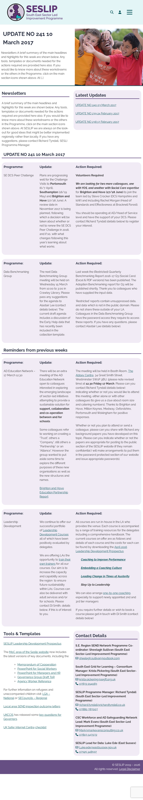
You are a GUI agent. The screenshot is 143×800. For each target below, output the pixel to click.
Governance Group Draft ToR (36, 677)
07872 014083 (88, 683)
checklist (40, 727)
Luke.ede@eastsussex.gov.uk (97, 747)
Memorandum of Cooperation (36, 664)
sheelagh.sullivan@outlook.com (99, 658)
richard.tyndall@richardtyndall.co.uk (102, 705)
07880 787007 (88, 709)
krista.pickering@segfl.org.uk (97, 679)
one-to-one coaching (116, 593)
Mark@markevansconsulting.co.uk (101, 730)
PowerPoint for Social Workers (37, 668)
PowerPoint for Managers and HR (38, 673)
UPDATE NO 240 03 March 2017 (96, 105)
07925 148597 (88, 751)
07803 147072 (88, 734)
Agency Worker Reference (34, 681)
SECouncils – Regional (32, 698)
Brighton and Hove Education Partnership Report (54, 492)
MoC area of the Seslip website (29, 652)
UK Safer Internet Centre (19, 727)
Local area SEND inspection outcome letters (31, 706)
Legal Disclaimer (129, 769)
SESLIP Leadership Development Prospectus (32, 643)
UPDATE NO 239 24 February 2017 (97, 113)
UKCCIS (8, 714)
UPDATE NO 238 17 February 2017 (97, 121)
